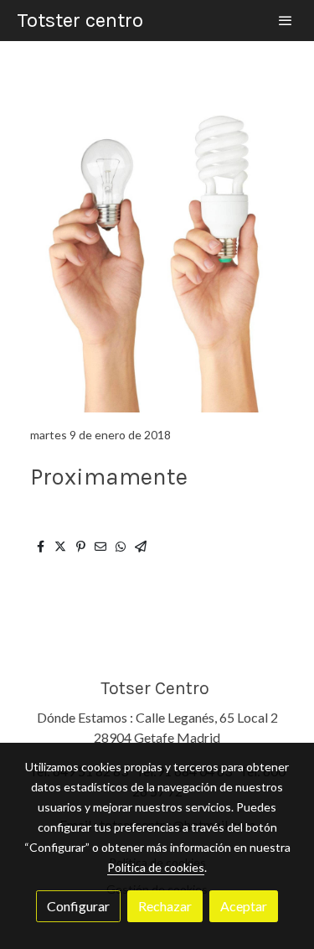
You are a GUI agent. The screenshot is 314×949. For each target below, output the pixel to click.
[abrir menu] (285, 20)
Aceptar (243, 906)
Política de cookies (155, 867)
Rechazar (165, 906)
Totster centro (80, 20)
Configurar (78, 906)
